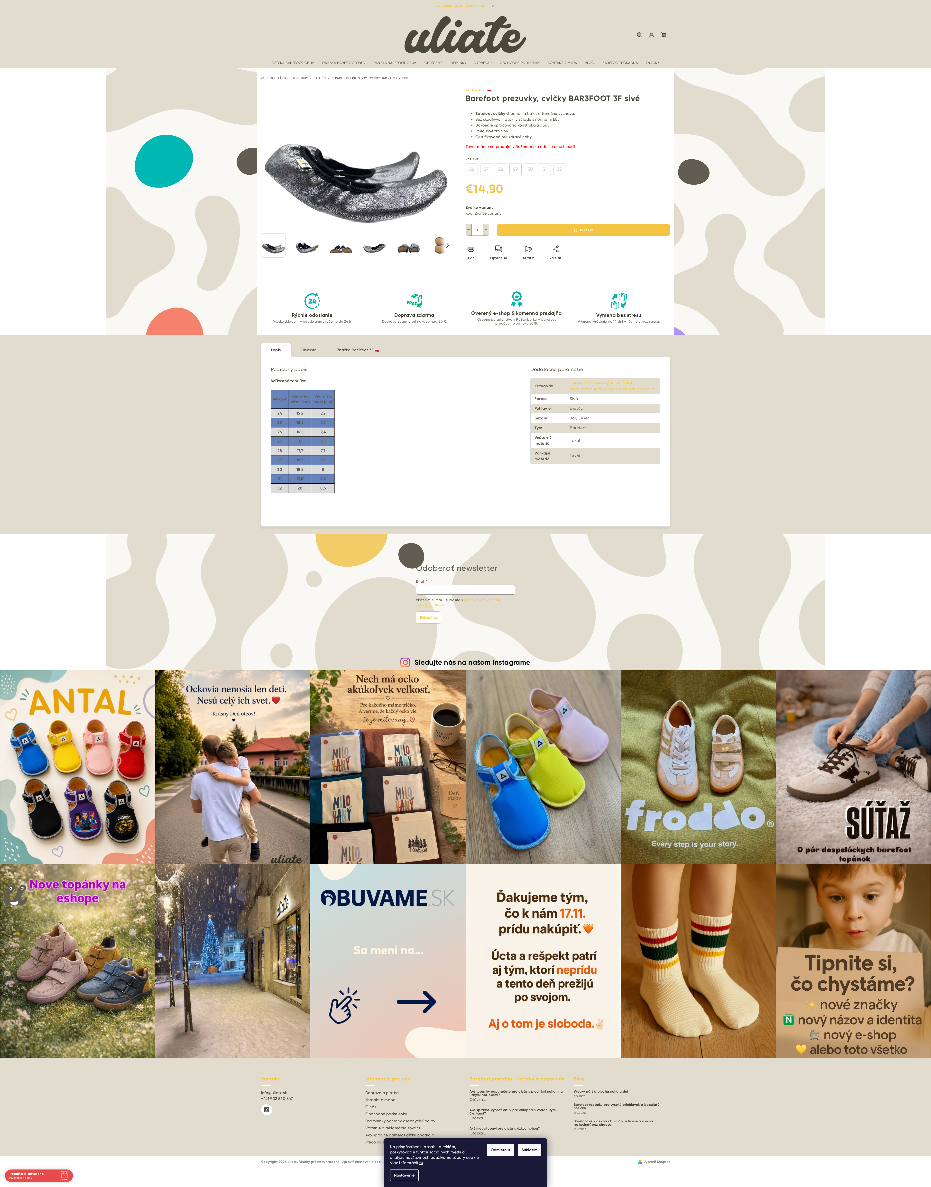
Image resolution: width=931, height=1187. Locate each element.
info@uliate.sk (274, 1092)
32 (559, 169)
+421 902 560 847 (277, 1098)
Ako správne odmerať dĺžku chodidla (399, 1135)
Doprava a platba (382, 1092)
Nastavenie (404, 1175)
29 (515, 169)
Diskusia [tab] (309, 350)
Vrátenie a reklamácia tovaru (392, 1128)
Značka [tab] (358, 350)
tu (421, 1162)
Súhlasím (530, 1150)
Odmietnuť (500, 1150)
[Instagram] (266, 1109)
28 (500, 169)
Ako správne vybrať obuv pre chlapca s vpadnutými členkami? (513, 1111)
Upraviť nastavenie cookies (364, 1162)
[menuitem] (293, 62)
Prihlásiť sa (428, 617)
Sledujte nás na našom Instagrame (473, 662)
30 (530, 169)
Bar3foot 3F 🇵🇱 (478, 89)
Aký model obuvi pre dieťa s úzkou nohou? (505, 1128)
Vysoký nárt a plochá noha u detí (601, 1091)
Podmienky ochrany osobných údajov (400, 1121)
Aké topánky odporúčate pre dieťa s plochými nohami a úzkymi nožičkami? (516, 1093)
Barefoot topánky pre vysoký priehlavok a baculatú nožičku (617, 1106)
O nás (370, 1107)
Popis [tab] (276, 350)
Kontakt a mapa (380, 1099)
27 (486, 169)
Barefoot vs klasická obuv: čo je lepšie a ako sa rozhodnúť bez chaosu (613, 1123)
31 (545, 169)
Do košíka (586, 230)
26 (471, 169)
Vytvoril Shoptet (657, 1162)
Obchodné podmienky (386, 1114)
